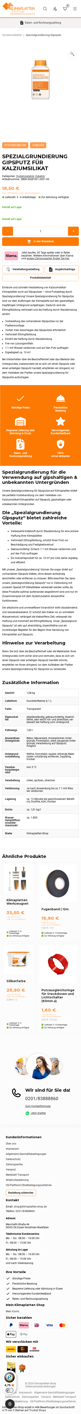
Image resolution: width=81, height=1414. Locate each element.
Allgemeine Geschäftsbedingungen (26, 1154)
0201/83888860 (41, 1098)
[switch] (9, 1390)
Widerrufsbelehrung (17, 1180)
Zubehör (38, 145)
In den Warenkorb (43, 241)
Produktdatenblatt (40, 277)
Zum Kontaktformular (38, 1106)
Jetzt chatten (38, 1113)
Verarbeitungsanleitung (26, 269)
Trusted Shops (37, 1410)
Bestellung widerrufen (20, 1192)
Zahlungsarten (14, 1164)
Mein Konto (12, 1311)
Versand (11, 1169)
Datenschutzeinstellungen (40, 1386)
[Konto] (55, 9)
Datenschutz (13, 1159)
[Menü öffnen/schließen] (75, 9)
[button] (72, 54)
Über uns (11, 1143)
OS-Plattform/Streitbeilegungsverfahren (29, 1185)
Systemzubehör (12, 35)
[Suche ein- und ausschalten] (45, 9)
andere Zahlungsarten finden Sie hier (48, 258)
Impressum (12, 1148)
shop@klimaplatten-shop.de (30, 1206)
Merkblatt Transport (17, 1174)
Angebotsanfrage (65, 269)
